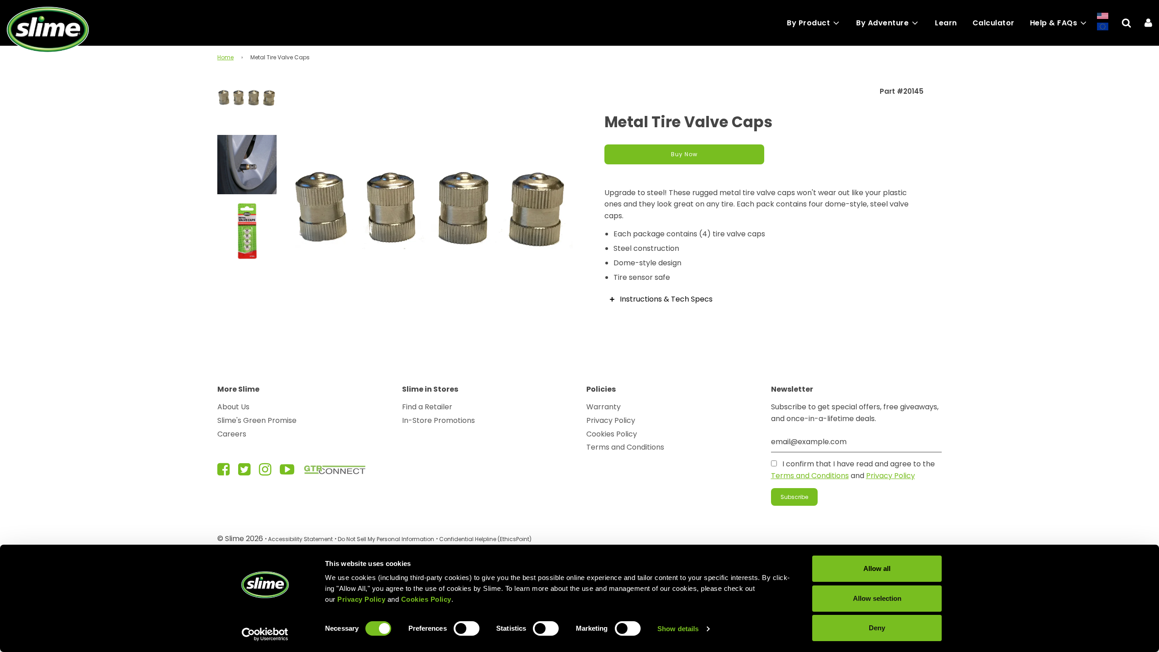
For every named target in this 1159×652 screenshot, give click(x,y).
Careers (231, 434)
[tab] (764, 299)
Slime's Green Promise (257, 420)
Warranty (603, 407)
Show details (678, 629)
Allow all (877, 568)
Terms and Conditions (625, 447)
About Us (233, 407)
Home (225, 57)
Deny (877, 628)
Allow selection (877, 598)
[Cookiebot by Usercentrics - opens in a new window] (265, 634)
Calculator (993, 23)
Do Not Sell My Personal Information (386, 539)
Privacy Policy (610, 420)
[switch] (466, 628)
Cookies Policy (611, 434)
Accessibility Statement (300, 539)
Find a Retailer (427, 407)
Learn (946, 23)
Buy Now (684, 154)
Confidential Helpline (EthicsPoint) (485, 539)
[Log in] (1148, 23)
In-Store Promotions (438, 420)
